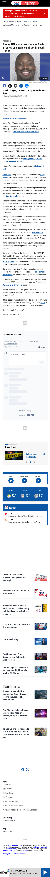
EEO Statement (8, 797)
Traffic (19, 22)
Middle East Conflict (22, 25)
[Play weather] (24, 480)
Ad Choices (7, 850)
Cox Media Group (15, 845)
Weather (11, 22)
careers (25, 850)
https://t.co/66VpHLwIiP (32, 159)
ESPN (43, 303)
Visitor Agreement (40, 847)
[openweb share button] (27, 86)
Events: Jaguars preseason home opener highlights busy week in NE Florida (16, 670)
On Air (25, 22)
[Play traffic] (38, 480)
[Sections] (4, 3)
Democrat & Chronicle (12, 285)
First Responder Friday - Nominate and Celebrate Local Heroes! (14, 657)
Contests (35, 25)
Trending (7, 41)
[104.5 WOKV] (25, 3)
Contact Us (7, 785)
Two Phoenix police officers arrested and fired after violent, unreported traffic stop (15, 714)
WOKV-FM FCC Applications (13, 806)
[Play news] (11, 480)
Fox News (7, 175)
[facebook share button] (4, 86)
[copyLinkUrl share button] (21, 86)
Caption (43, 78)
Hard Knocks (8, 261)
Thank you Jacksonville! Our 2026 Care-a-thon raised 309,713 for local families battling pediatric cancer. (21, 13)
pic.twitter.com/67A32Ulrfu (13, 161)
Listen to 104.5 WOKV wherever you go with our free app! (14, 577)
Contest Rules (8, 793)
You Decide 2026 (8, 25)
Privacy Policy (11, 849)
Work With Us (7, 789)
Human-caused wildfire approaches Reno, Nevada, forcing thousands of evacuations (15, 695)
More (41, 25)
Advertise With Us (9, 821)
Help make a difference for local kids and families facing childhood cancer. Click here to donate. (16, 609)
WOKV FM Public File (10, 801)
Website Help (7, 831)
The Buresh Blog (10, 639)
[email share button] (15, 86)
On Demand (33, 22)
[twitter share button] (10, 86)
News (4, 22)
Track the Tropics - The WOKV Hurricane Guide (16, 626)
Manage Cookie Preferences (14, 854)
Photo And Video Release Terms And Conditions (20, 810)
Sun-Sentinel (11, 196)
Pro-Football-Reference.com (26, 132)
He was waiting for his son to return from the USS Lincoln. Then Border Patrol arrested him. (16, 733)
